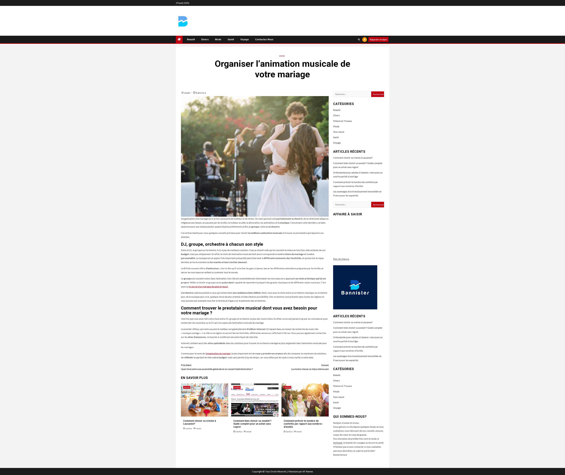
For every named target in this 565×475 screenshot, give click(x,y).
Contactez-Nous (264, 39)
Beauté (191, 39)
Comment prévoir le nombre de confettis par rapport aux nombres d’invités (303, 423)
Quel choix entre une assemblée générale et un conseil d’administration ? (217, 367)
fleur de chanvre (341, 258)
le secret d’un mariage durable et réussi (208, 286)
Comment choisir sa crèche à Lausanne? (353, 157)
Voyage (244, 39)
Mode (218, 39)
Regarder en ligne (378, 39)
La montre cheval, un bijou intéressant (310, 367)
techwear (337, 442)
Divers (205, 39)
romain (187, 93)
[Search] (359, 39)
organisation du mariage (218, 353)
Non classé (338, 131)
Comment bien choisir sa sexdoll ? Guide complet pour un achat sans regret (252, 423)
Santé (231, 39)
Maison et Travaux (342, 120)
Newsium (293, 471)
